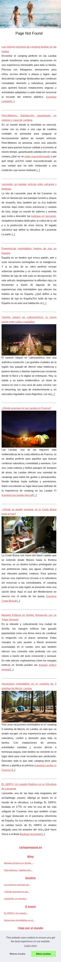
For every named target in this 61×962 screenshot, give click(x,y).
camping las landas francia (17, 495)
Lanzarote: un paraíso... (16, 898)
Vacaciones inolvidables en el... (19, 920)
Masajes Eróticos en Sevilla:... (18, 863)
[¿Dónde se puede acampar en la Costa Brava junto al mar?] (29, 534)
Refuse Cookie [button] (17, 954)
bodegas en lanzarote (43, 216)
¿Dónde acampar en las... (17, 891)
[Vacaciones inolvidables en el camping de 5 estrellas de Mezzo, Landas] (29, 706)
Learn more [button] (30, 945)
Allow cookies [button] (43, 954)
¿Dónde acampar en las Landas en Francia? (26, 408)
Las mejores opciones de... (17, 884)
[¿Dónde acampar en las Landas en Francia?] (29, 429)
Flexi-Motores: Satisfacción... (18, 870)
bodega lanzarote (30, 834)
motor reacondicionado (37, 156)
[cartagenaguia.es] (30, 14)
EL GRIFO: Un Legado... (16, 913)
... (13, 101)
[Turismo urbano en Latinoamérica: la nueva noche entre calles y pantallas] (29, 340)
